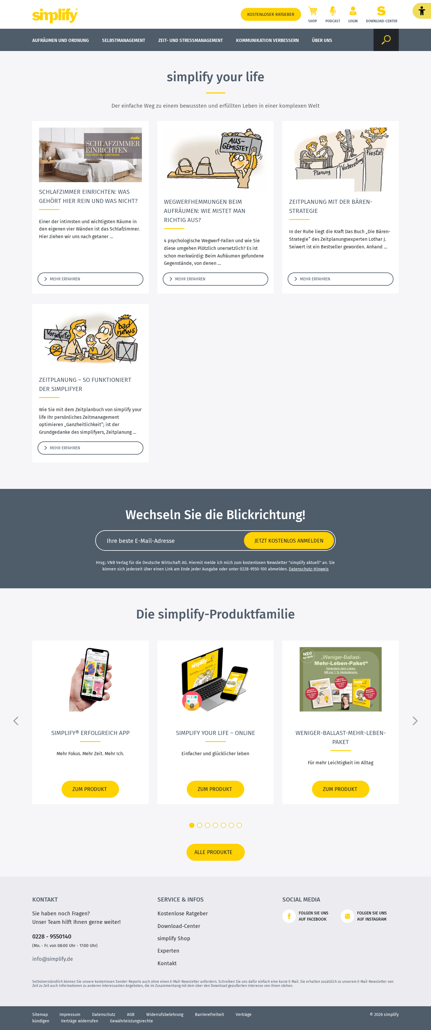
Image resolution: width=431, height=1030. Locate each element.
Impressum (70, 1014)
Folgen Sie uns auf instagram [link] (372, 916)
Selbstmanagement (123, 40)
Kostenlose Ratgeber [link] (182, 913)
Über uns (322, 40)
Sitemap (40, 1014)
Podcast (332, 21)
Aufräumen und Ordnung (60, 40)
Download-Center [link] (178, 926)
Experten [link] (168, 951)
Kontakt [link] (167, 963)
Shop (312, 21)
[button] (422, 11)
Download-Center (381, 21)
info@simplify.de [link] (52, 959)
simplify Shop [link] (173, 938)
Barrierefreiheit (209, 1014)
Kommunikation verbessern (267, 40)
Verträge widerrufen (79, 1021)
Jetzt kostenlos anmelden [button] (288, 541)
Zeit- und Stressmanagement (190, 40)
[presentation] (16, 720)
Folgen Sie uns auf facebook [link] (313, 916)
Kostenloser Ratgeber (270, 14)
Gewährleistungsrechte (131, 1021)
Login (353, 21)
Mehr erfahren (63, 279)
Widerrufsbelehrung (164, 1014)
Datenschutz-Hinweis (309, 569)
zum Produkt (88, 789)
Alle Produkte (213, 852)
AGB (131, 1014)
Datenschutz (103, 1014)
